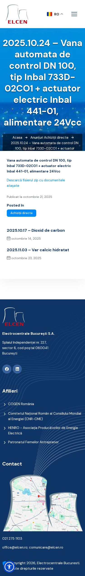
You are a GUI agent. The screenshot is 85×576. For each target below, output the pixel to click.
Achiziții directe (56, 137)
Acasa (17, 137)
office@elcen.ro (14, 547)
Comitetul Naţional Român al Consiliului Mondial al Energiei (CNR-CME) (44, 416)
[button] (9, 566)
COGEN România (21, 404)
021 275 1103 (12, 538)
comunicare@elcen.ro (46, 547)
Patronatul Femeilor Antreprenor (33, 442)
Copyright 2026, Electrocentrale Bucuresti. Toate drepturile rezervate (44, 566)
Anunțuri (36, 137)
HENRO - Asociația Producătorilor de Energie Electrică (43, 431)
